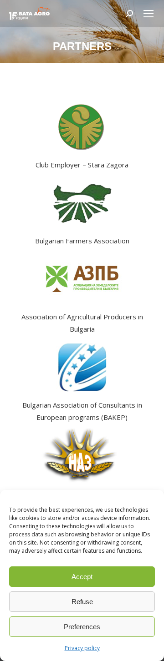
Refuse (82, 601)
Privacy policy (82, 648)
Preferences (82, 627)
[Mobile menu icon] (148, 13)
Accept (82, 576)
